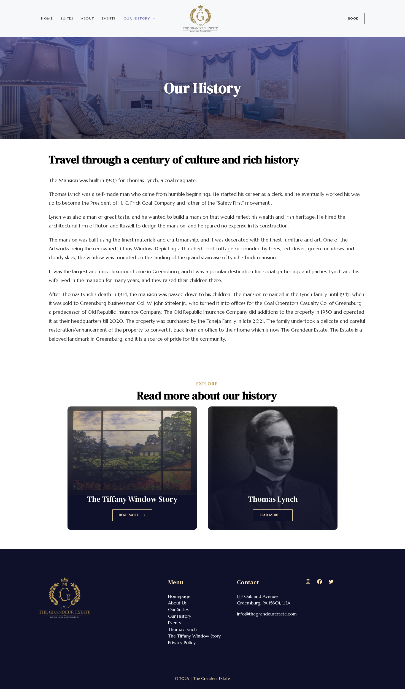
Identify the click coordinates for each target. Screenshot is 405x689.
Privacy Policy (182, 642)
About (87, 18)
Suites (67, 18)
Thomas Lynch (273, 499)
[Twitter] (331, 581)
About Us (177, 603)
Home (47, 18)
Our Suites (178, 609)
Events (109, 18)
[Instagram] (308, 581)
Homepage (179, 596)
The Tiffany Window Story (132, 499)
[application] (152, 18)
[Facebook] (319, 581)
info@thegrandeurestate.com (267, 614)
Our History (137, 18)
